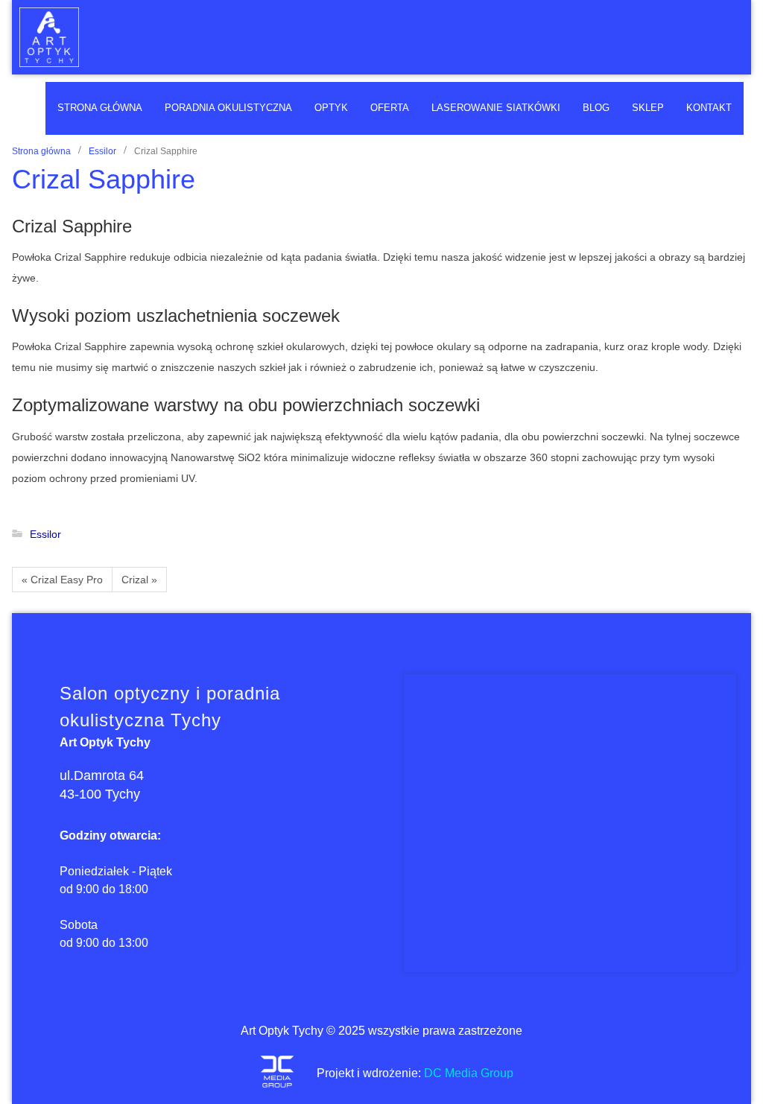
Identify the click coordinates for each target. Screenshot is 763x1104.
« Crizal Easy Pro (62, 580)
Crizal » (139, 580)
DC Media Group (468, 1073)
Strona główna (41, 151)
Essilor (102, 151)
